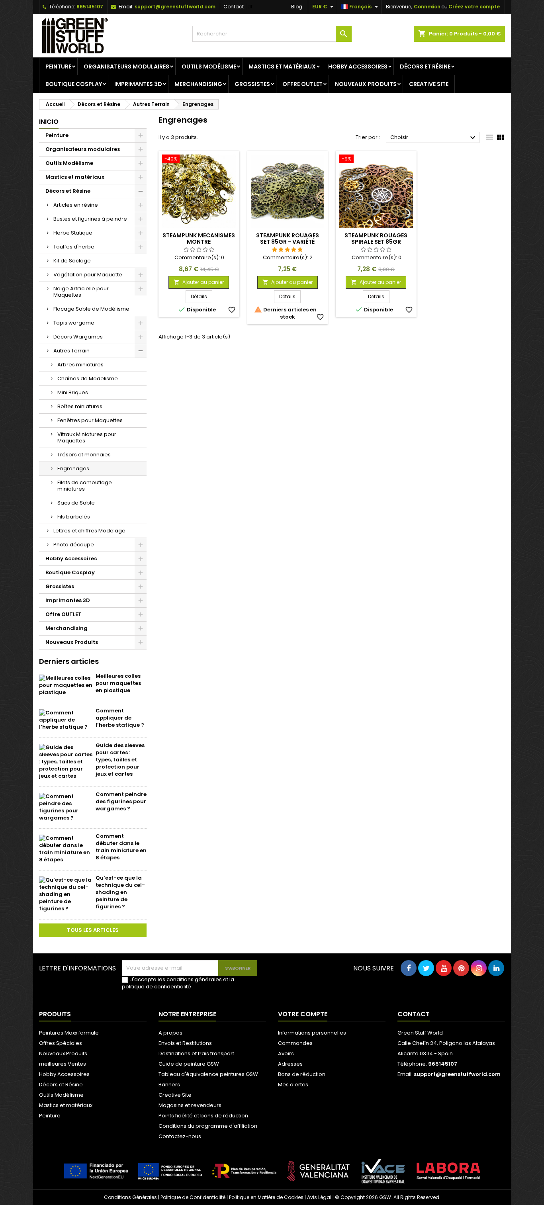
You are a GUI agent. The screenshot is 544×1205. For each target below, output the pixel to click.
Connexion (427, 6)
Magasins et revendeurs (190, 1105)
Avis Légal (319, 1197)
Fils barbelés (73, 516)
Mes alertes (293, 1084)
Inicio (49, 121)
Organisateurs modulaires (126, 66)
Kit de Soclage (72, 260)
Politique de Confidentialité (192, 1197)
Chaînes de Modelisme (87, 378)
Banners (169, 1084)
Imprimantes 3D (138, 84)
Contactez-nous (180, 1136)
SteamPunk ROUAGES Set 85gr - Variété (287, 238)
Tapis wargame (73, 323)
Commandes (295, 1043)
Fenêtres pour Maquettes (90, 420)
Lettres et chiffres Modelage (89, 530)
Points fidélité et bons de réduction (203, 1115)
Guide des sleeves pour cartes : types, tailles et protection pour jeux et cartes (120, 759)
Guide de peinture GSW (189, 1064)
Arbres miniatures (80, 364)
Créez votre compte (474, 6)
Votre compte (302, 1014)
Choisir (433, 138)
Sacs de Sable (76, 503)
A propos (170, 1033)
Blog (296, 6)
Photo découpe (73, 544)
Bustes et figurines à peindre (90, 219)
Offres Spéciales (60, 1043)
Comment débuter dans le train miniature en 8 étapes (121, 846)
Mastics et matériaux (282, 66)
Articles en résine (75, 205)
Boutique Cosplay (73, 84)
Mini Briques (72, 392)
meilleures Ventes (62, 1064)
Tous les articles (93, 930)
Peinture (58, 66)
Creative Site (428, 84)
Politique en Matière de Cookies (266, 1197)
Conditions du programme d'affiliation (208, 1126)
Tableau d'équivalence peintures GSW (208, 1074)
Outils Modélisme (209, 66)
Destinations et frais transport (196, 1053)
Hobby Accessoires (357, 66)
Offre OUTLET (302, 84)
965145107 (89, 6)
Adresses (290, 1064)
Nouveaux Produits (366, 84)
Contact (233, 6)
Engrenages (73, 468)
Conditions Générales (130, 1197)
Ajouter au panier (199, 282)
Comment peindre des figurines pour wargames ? (121, 801)
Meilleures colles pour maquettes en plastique (118, 683)
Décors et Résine (425, 66)
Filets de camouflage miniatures (84, 486)
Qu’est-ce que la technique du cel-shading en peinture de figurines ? (120, 892)
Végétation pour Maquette (87, 274)
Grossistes (252, 84)
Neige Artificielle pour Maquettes (81, 292)
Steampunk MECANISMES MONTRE (198, 238)
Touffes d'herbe (73, 246)
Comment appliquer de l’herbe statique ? (120, 718)
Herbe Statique (72, 233)
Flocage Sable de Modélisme (91, 309)
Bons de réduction (301, 1074)
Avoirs (286, 1053)
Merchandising (198, 84)
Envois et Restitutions (185, 1043)
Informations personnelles (312, 1033)
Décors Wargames (78, 336)
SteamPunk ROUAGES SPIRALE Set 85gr (375, 238)
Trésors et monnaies (84, 454)
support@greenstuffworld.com (175, 6)
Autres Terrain (71, 350)
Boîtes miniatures (79, 406)
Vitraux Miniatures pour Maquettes (86, 437)
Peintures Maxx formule (69, 1033)
